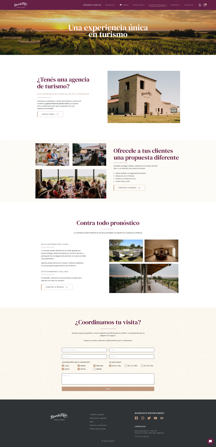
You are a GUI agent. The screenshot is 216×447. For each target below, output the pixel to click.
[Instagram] (143, 418)
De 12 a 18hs (132, 366)
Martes (83, 366)
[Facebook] (137, 418)
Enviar (108, 389)
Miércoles (99, 366)
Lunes (67, 366)
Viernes (83, 369)
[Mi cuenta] (200, 4)
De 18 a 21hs (148, 366)
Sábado (99, 369)
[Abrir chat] (210, 441)
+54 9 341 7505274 (142, 436)
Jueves (67, 369)
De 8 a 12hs (116, 366)
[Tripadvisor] (162, 418)
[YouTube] (156, 418)
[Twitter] (149, 418)
